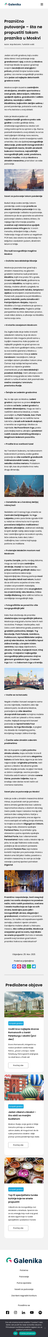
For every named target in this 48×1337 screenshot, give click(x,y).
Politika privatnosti (27, 1333)
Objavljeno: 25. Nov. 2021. (24, 954)
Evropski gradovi (16, 1023)
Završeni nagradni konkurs (24, 1295)
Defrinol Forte (11, 836)
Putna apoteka (24, 1283)
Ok (15, 1333)
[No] (45, 1328)
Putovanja (24, 1276)
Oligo (26, 823)
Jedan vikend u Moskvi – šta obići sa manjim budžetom (22, 1115)
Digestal (8, 864)
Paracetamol (11, 839)
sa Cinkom (37, 823)
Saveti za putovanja (24, 1289)
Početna (24, 1270)
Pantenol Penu (11, 830)
